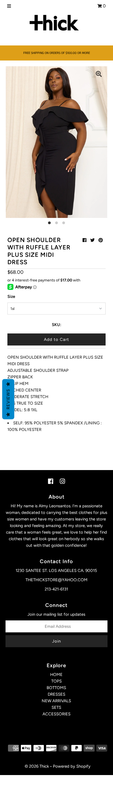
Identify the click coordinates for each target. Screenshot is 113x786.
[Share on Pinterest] (100, 240)
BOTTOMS (56, 687)
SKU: (56, 324)
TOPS (56, 681)
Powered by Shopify (72, 766)
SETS (56, 707)
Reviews (8, 399)
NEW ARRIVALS (56, 700)
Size (11, 296)
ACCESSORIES (56, 714)
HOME (56, 674)
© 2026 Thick (37, 766)
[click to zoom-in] (99, 75)
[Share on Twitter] (92, 240)
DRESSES (56, 694)
